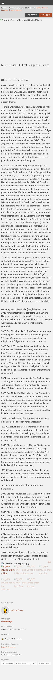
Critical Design (7, 663)
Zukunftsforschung (8, 647)
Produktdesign (6, 622)
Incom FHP (26, 3)
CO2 (34, 663)
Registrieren (32, 14)
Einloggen (45, 14)
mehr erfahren (16, 10)
